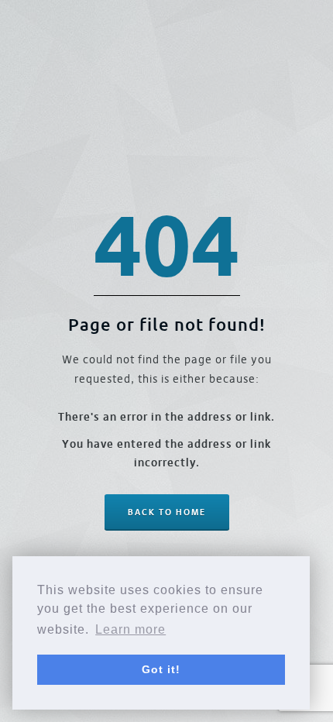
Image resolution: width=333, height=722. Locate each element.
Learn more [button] (130, 629)
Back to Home (167, 512)
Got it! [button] (161, 669)
